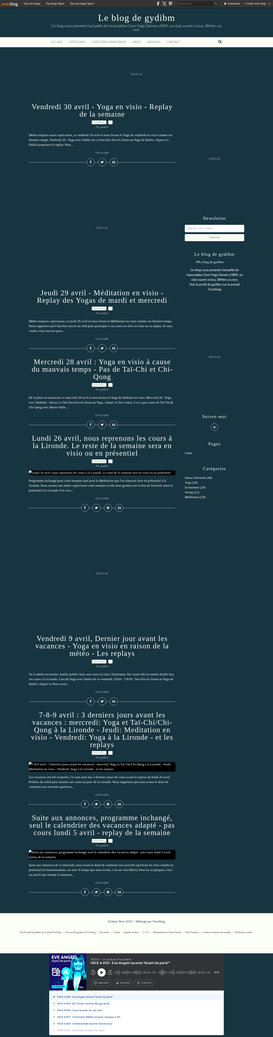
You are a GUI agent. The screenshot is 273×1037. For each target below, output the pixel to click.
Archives (153, 42)
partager (125, 983)
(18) (195, 497)
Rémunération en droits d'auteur (167, 932)
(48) (198, 478)
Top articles (104, 932)
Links (188, 453)
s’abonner (103, 983)
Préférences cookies (243, 932)
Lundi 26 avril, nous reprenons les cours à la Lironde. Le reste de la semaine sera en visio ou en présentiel (102, 445)
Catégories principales (109, 42)
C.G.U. (146, 932)
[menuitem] (56, 42)
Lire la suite (102, 152)
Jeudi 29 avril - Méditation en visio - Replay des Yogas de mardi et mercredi (102, 296)
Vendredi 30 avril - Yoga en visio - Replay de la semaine (102, 110)
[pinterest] (170, 3)
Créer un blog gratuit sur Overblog (80, 932)
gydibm (217, 284)
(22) (192, 492)
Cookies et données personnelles (216, 932)
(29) (195, 487)
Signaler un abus (131, 932)
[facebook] (158, 3)
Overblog (158, 921)
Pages (136, 42)
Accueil (57, 42)
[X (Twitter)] (164, 3)
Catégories (77, 42)
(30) (191, 482)
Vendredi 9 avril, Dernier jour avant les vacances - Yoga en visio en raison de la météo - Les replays (102, 645)
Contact (173, 42)
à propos (146, 983)
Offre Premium (192, 932)
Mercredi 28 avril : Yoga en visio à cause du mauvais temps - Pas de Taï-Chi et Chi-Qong (102, 369)
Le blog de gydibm (136, 17)
